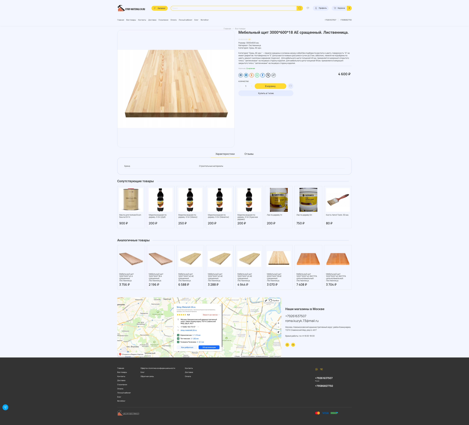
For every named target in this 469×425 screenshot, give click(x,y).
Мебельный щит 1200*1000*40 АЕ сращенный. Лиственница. (186, 277)
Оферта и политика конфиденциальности (158, 368)
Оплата (173, 20)
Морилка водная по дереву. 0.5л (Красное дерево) (247, 217)
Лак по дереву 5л (304, 214)
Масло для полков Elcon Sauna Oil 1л (130, 215)
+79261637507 (330, 20)
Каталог (162, 8)
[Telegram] (246, 75)
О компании (163, 20)
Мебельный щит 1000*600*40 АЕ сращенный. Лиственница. (215, 277)
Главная (120, 20)
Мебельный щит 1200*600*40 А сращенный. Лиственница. (126, 277)
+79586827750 (346, 20)
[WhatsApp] (257, 75)
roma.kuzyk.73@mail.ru (302, 321)
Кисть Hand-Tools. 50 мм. (337, 214)
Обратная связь (147, 376)
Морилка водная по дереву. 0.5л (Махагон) (218, 215)
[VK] (240, 75)
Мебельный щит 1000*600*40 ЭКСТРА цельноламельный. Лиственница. (336, 277)
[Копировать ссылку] (273, 75)
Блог (196, 20)
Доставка (152, 20)
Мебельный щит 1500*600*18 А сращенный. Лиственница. (156, 277)
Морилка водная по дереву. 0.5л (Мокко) (187, 215)
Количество (243, 81)
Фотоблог (205, 20)
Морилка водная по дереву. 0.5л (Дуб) (157, 215)
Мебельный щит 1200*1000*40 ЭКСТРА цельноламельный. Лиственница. (306, 277)
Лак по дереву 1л (274, 214)
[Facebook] (262, 75)
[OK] (251, 75)
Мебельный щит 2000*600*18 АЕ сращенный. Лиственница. (274, 277)
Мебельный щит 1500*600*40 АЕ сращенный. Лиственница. (244, 277)
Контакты (142, 20)
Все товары (131, 20)
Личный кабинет (185, 20)
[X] (268, 75)
